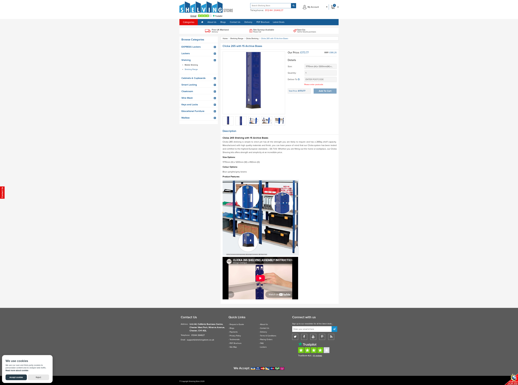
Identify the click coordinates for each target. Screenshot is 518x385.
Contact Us (235, 22)
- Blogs (231, 328)
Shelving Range (191, 69)
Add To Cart (325, 91)
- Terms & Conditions (267, 336)
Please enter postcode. (313, 84)
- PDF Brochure (235, 343)
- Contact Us (264, 328)
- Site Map (233, 347)
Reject (38, 377)
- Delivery (263, 332)
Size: (290, 66)
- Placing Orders (265, 339)
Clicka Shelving (252, 38)
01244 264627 (198, 335)
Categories (188, 22)
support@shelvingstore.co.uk (200, 339)
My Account (313, 7)
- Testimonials (234, 339)
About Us (211, 22)
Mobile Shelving (191, 65)
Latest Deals (278, 22)
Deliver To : (294, 79)
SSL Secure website (511, 379)
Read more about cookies (17, 370)
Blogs (223, 22)
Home (225, 38)
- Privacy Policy (235, 336)
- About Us (263, 324)
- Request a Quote (236, 324)
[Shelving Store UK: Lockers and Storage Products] (206, 7)
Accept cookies (16, 377)
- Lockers (263, 347)
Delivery (248, 22)
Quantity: (292, 73)
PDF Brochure (263, 22)
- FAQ (261, 343)
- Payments (233, 332)
